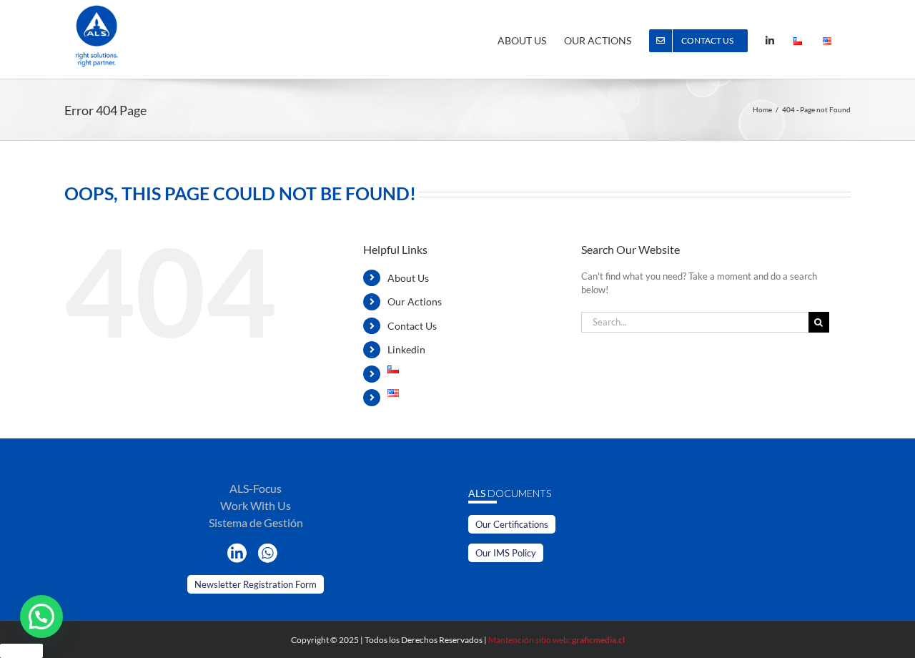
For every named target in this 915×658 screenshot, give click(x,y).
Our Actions (414, 301)
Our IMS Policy (505, 553)
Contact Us (412, 326)
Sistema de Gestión (256, 522)
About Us (408, 278)
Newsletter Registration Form (255, 584)
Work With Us (255, 505)
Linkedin (406, 349)
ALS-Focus (255, 488)
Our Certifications (511, 524)
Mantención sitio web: (556, 639)
